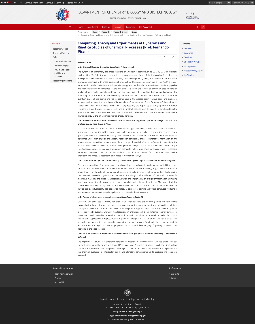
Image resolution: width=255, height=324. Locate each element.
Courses (187, 48)
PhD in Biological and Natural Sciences (62, 73)
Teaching (106, 26)
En (203, 26)
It (198, 26)
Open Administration (63, 273)
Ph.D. (54, 57)
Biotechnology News (193, 70)
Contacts (175, 273)
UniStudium (189, 75)
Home (80, 26)
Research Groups (60, 48)
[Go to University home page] (62, 14)
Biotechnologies (61, 65)
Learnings (188, 52)
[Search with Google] (252, 3)
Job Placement (145, 26)
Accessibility (60, 282)
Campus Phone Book (34, 2)
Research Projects (60, 53)
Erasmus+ (130, 26)
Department (92, 26)
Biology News (190, 66)
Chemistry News (191, 61)
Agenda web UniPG (75, 2)
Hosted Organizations (62, 80)
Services (188, 57)
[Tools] (173, 57)
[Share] (166, 57)
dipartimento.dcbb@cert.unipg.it (128, 315)
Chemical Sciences (62, 61)
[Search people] (229, 3)
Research (118, 26)
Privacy (57, 277)
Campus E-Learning (55, 2)
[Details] (159, 57)
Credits (174, 277)
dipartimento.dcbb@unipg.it (128, 311)
